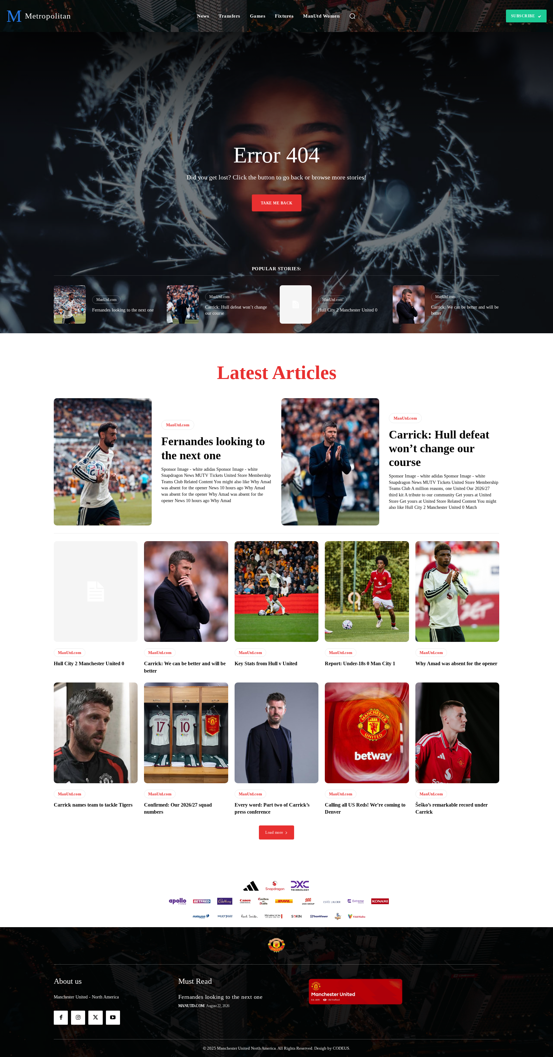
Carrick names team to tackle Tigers (93, 805)
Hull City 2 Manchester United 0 (347, 310)
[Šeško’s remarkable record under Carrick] (457, 732)
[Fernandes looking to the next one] (70, 304)
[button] (352, 16)
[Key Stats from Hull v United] (276, 591)
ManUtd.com (106, 299)
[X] (95, 1018)
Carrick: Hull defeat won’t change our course (439, 448)
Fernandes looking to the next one (123, 310)
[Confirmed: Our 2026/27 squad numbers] (186, 732)
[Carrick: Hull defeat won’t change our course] (183, 304)
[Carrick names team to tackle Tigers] (96, 732)
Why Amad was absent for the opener (456, 663)
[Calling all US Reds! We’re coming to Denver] (367, 732)
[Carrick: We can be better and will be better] (409, 304)
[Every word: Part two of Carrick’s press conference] (276, 732)
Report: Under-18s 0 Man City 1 (360, 663)
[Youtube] (113, 1018)
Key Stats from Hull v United (266, 663)
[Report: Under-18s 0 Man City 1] (367, 591)
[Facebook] (61, 1018)
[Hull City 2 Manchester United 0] (296, 304)
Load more (274, 832)
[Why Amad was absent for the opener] (457, 591)
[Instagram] (78, 1018)
